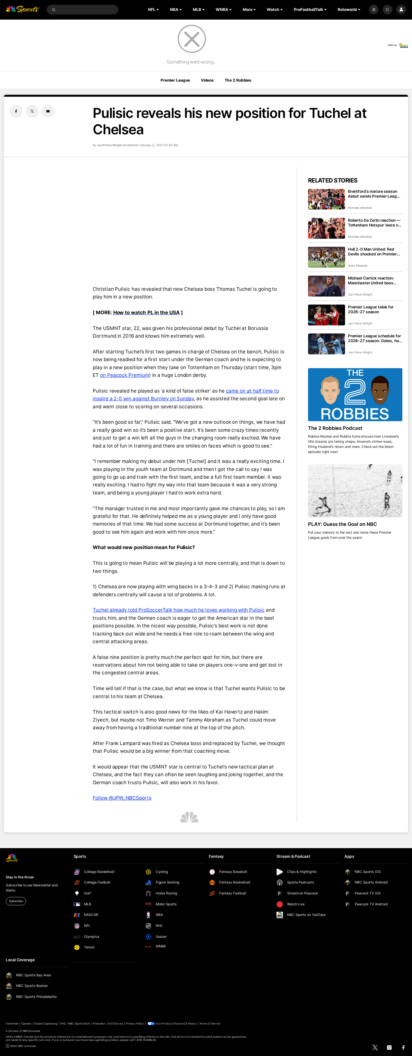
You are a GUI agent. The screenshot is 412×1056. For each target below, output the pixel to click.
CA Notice (189, 1023)
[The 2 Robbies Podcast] (355, 394)
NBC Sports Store (79, 1023)
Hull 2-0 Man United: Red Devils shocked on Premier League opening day (372, 251)
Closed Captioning (46, 1023)
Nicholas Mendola (360, 207)
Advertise (12, 1023)
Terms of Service (209, 1023)
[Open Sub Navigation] (158, 9)
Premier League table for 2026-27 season (371, 309)
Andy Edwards (358, 265)
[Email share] (48, 111)
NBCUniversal (31, 1031)
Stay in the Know (19, 877)
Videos (207, 80)
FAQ (62, 1023)
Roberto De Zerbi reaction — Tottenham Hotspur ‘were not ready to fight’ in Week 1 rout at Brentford (375, 222)
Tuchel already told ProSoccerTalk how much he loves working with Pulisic (179, 610)
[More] (374, 9)
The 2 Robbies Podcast (335, 428)
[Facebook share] (16, 111)
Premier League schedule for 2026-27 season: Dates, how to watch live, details (375, 338)
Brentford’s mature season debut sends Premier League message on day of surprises (375, 194)
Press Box (99, 1023)
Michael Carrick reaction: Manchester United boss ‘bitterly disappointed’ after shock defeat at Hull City (373, 280)
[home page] (22, 9)
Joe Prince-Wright (109, 145)
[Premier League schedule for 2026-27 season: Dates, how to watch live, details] (326, 343)
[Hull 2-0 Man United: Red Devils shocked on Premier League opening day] (326, 257)
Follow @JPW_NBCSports (122, 798)
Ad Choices (115, 1023)
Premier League (175, 80)
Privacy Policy (135, 1023)
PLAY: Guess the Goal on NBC (342, 524)
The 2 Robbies (238, 80)
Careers (26, 1023)
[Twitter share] (32, 111)
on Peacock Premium (124, 375)
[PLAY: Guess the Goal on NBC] (355, 490)
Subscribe (16, 901)
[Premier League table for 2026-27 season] (326, 315)
